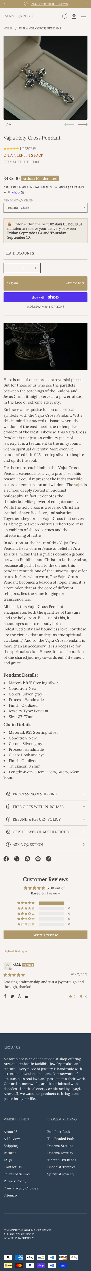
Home (8, 28)
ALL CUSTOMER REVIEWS (49, 4)
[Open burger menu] (83, 16)
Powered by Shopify (19, 1238)
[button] (64, 16)
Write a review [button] (45, 935)
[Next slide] (82, 124)
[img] (14, 975)
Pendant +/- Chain (18, 200)
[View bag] (74, 16)
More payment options (45, 306)
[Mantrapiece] (19, 16)
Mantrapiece (41, 1230)
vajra (78, 484)
